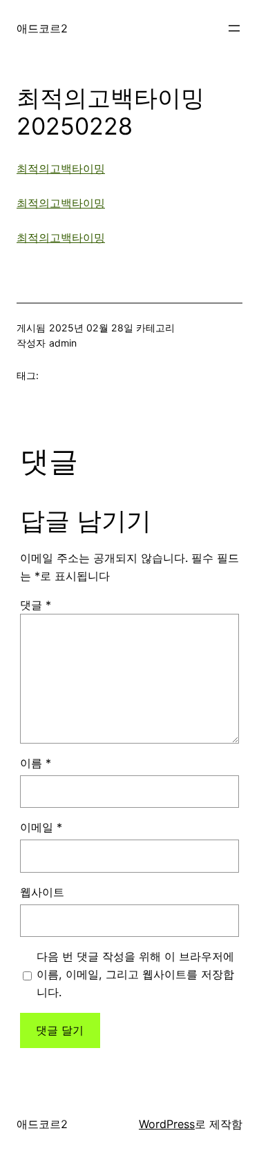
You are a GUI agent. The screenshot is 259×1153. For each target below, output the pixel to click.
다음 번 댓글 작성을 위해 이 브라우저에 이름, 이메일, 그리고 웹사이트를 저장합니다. (135, 974)
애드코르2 (42, 28)
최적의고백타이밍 (61, 168)
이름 (35, 763)
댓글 (35, 605)
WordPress (167, 1124)
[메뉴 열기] (234, 28)
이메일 (41, 827)
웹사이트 (42, 892)
